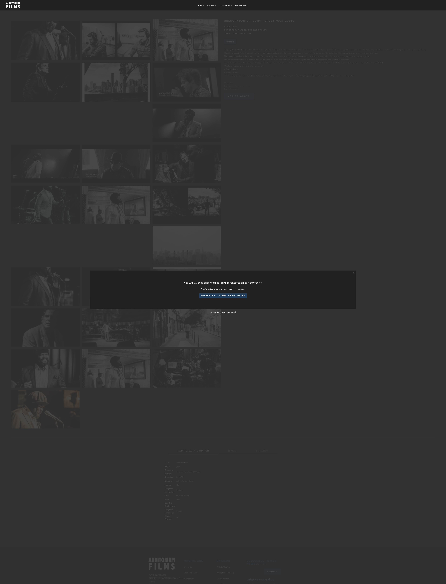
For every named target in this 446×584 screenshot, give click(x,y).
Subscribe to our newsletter (223, 296)
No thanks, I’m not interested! (223, 312)
